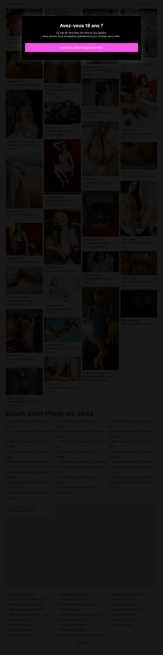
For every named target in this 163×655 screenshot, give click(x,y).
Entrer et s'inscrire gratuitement (81, 47)
